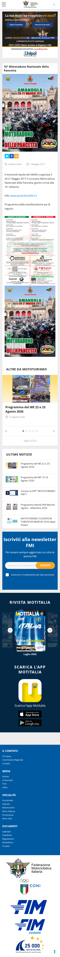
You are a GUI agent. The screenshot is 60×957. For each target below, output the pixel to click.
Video (5, 787)
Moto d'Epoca (8, 811)
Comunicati (7, 780)
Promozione (8, 815)
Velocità (6, 804)
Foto (4, 783)
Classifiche (7, 835)
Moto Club (7, 818)
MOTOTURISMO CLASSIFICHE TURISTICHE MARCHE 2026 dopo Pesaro (38, 521)
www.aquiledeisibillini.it (23, 195)
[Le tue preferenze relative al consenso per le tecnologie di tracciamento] (55, 952)
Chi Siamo (6, 756)
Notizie (5, 776)
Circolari (6, 846)
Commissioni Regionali (12, 759)
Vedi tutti (30, 441)
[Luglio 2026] (30, 630)
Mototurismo (15, 164)
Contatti (6, 763)
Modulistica (7, 842)
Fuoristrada (7, 800)
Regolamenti (8, 838)
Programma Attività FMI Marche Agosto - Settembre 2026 (38, 506)
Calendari (6, 831)
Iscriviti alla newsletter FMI (30, 542)
